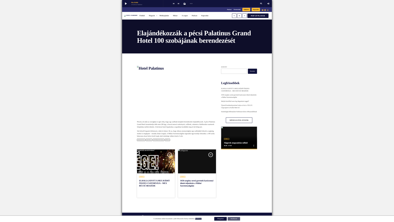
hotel (149, 140)
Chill (226, 139)
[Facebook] (265, 10)
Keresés (224, 67)
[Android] (268, 10)
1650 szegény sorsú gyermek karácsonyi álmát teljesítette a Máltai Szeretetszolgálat (196, 183)
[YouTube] (262, 10)
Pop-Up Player (258, 16)
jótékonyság (158, 140)
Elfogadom (220, 219)
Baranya (141, 140)
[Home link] (130, 16)
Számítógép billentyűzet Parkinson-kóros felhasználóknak (239, 112)
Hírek (142, 176)
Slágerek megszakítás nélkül (236, 143)
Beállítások (198, 219)
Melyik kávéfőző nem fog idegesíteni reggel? (235, 101)
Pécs (167, 140)
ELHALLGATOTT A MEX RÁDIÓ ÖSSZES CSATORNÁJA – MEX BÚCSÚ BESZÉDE (154, 183)
